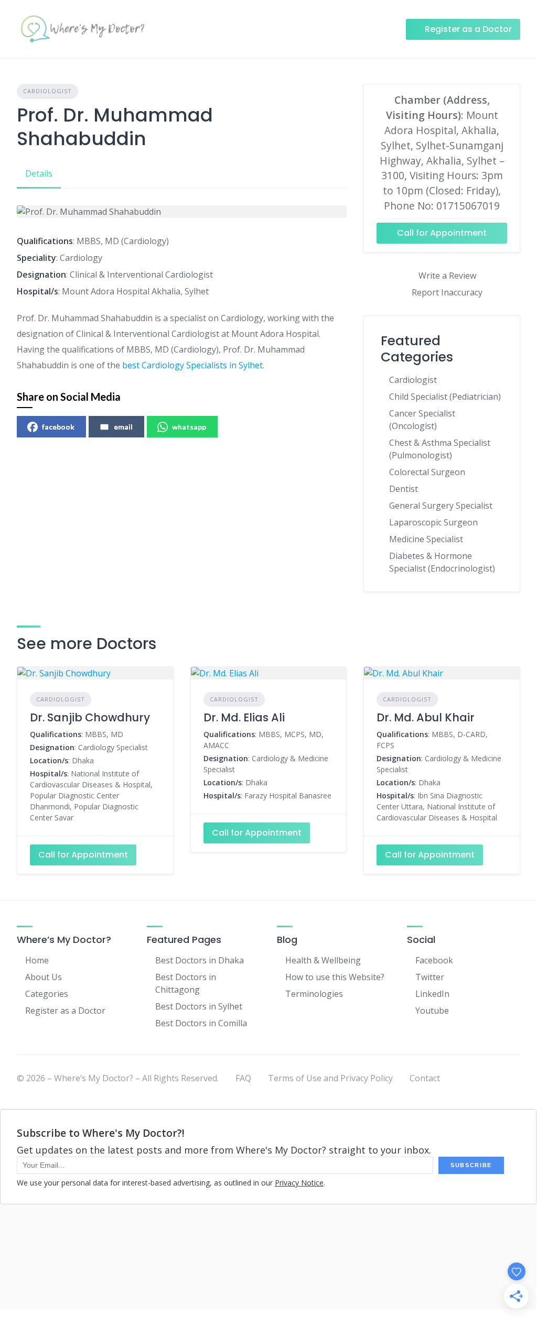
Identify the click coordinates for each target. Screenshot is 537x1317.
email (123, 426)
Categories (46, 994)
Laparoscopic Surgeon (433, 522)
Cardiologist (47, 91)
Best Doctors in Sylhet (198, 1006)
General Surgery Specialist (440, 505)
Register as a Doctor (65, 1010)
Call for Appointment (442, 233)
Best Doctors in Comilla (201, 1023)
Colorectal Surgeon (427, 472)
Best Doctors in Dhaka (199, 960)
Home (37, 960)
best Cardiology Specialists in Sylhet (192, 365)
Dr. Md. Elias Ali (244, 717)
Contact (425, 1078)
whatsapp (189, 426)
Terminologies (314, 994)
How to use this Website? (334, 977)
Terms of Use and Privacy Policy (330, 1078)
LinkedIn (432, 994)
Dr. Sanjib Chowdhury (90, 717)
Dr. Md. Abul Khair (426, 717)
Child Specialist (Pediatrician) (445, 396)
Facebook (434, 960)
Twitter (429, 977)
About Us (43, 977)
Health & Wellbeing (323, 960)
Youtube (432, 1010)
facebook (58, 426)
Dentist (403, 489)
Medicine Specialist (426, 539)
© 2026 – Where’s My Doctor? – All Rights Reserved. (118, 1078)
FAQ (243, 1078)
